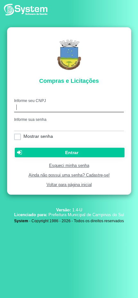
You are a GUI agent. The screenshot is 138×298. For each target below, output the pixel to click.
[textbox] (69, 107)
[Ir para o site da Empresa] (25, 14)
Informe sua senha (30, 119)
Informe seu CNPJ (30, 100)
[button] (70, 152)
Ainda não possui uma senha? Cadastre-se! (69, 175)
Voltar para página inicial (69, 184)
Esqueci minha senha (69, 165)
